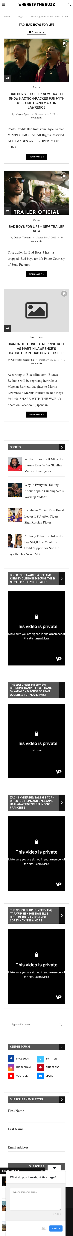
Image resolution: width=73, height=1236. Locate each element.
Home (7, 16)
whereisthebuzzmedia (22, 359)
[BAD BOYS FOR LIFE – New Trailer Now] (36, 193)
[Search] (69, 5)
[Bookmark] (64, 43)
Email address (18, 1147)
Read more (35, 156)
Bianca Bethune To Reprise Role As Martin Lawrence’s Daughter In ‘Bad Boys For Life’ (36, 348)
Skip (44, 1228)
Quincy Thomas (22, 237)
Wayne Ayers (22, 114)
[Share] (7, 78)
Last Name (15, 1128)
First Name (16, 1110)
